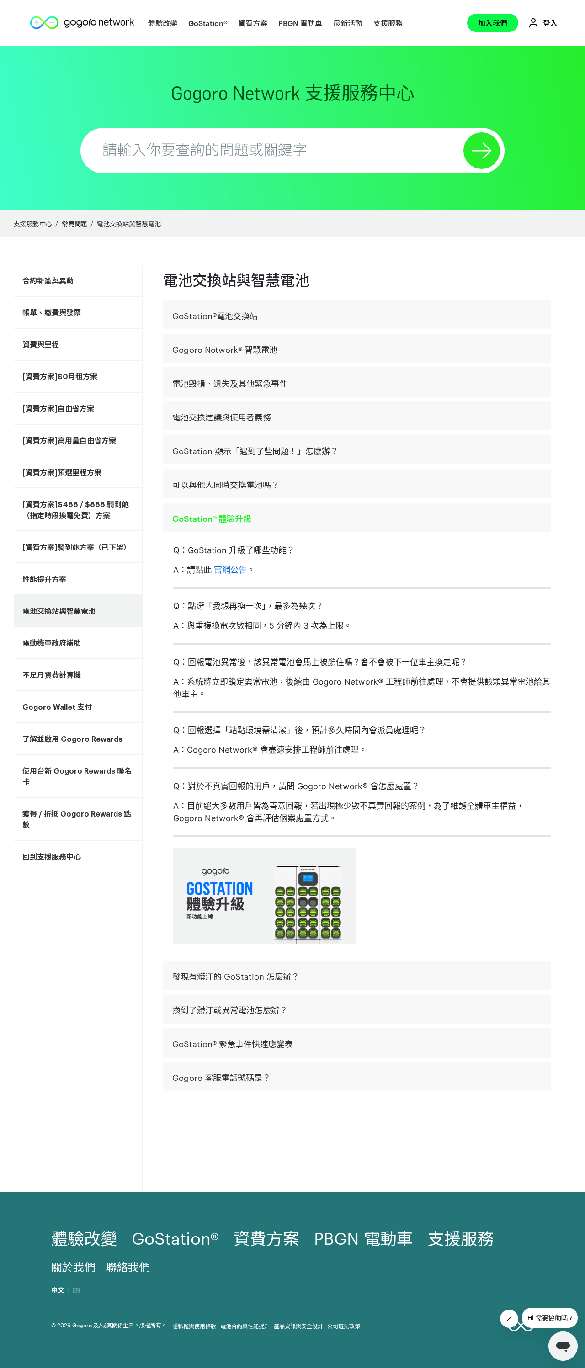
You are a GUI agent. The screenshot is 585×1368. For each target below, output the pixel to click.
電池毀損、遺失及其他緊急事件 (229, 382)
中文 (57, 1290)
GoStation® (207, 23)
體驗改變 (162, 23)
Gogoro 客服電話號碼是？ (221, 1077)
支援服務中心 (33, 223)
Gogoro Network (293, 93)
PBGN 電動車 (300, 23)
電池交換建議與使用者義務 (221, 416)
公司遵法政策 (343, 1325)
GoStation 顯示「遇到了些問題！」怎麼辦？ (255, 450)
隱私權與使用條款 (194, 1325)
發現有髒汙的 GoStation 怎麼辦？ (235, 975)
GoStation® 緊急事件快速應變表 (232, 1043)
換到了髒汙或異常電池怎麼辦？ (229, 1009)
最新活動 (347, 23)
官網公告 (230, 570)
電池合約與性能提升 (245, 1325)
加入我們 (492, 23)
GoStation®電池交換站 (215, 315)
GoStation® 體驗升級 (211, 518)
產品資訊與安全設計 (298, 1325)
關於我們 (73, 1266)
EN (76, 1290)
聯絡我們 (128, 1266)
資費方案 (252, 23)
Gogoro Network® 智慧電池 (224, 349)
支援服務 (388, 23)
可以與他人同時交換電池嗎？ (225, 484)
